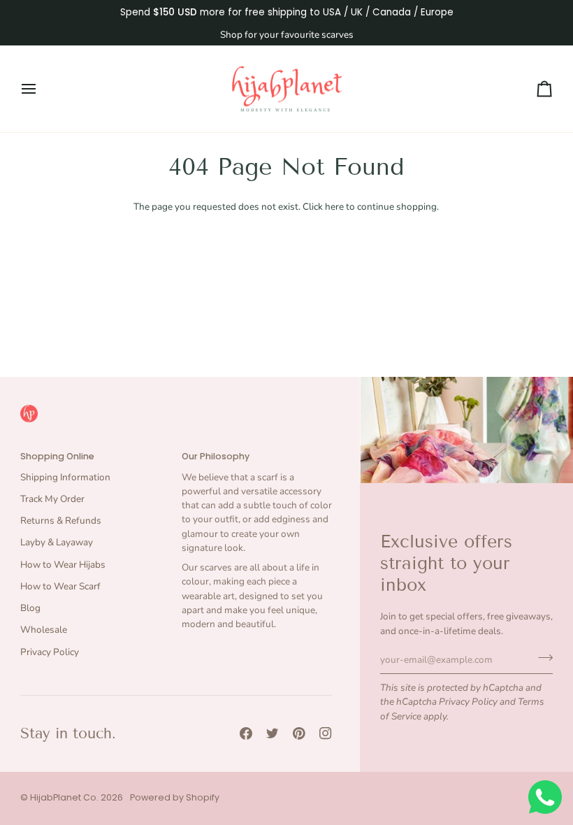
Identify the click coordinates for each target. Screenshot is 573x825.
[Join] (541, 658)
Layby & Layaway (56, 542)
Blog (30, 608)
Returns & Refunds (60, 520)
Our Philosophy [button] (215, 456)
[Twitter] (272, 733)
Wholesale (43, 629)
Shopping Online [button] (57, 456)
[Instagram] (325, 733)
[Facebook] (246, 733)
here (334, 206)
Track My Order (52, 498)
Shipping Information (65, 477)
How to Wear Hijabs (63, 564)
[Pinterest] (299, 733)
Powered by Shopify (174, 797)
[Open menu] (41, 89)
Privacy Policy (468, 701)
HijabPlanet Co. (64, 797)
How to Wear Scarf (60, 586)
